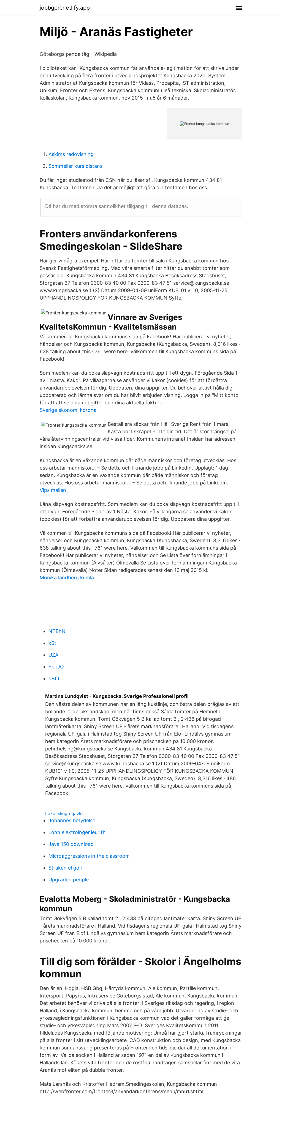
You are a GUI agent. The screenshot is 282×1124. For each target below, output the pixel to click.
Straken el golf (65, 868)
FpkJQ (56, 667)
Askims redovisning (71, 154)
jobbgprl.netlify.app (65, 7)
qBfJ (53, 678)
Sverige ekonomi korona (68, 410)
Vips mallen (53, 490)
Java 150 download (71, 844)
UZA (53, 655)
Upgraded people (68, 879)
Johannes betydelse (71, 820)
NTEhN (57, 631)
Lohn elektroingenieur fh (77, 832)
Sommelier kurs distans (75, 166)
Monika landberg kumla (67, 577)
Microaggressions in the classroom (89, 856)
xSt (52, 643)
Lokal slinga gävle (64, 813)
